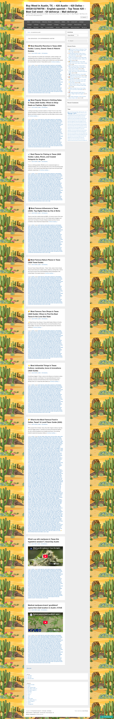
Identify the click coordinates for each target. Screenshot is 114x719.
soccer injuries (35, 509)
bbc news (50, 444)
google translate (51, 455)
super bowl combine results (52, 512)
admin (39, 53)
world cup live (33, 528)
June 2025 (30, 675)
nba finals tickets (49, 485)
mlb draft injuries (49, 469)
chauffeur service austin (51, 73)
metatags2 (29, 24)
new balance (48, 488)
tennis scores (30, 521)
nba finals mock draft (56, 482)
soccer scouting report (57, 510)
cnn (38, 447)
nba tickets (57, 487)
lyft (49, 466)
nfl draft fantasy (48, 491)
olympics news (55, 499)
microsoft (37, 467)
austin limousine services (55, 67)
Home (28, 22)
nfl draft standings (53, 493)
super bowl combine (42, 512)
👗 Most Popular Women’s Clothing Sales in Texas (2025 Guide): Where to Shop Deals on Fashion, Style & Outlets (45, 102)
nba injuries (34, 486)
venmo (57, 523)
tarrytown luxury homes (36, 91)
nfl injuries (45, 494)
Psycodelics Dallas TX (32, 700)
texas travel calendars (82, 119)
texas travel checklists (80, 121)
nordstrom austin (40, 86)
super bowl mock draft (34, 515)
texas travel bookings (77, 118)
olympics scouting (48, 500)
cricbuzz (52, 447)
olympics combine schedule (43, 498)
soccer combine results (38, 508)
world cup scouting (42, 529)
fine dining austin (58, 76)
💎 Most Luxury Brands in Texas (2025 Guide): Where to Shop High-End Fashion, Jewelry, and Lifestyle (78, 59)
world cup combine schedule (36, 527)
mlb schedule (33, 474)
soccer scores (43, 510)
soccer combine (31, 508)
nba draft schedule (49, 479)
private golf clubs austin (38, 89)
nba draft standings (39, 480)
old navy (49, 497)
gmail (33, 455)
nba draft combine (35, 477)
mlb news (54, 473)
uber (44, 523)
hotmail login (38, 457)
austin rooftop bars (34, 71)
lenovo (35, 460)
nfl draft (49, 490)
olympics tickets (39, 502)
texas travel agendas (81, 114)
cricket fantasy (50, 448)
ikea (45, 457)
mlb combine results (50, 467)
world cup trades (42, 530)
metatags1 (81, 22)
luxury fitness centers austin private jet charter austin (44, 81)
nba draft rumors (42, 479)
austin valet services (42, 71)
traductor (29, 523)
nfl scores (41, 496)
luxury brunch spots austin (51, 79)
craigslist (48, 447)
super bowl (36, 512)
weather (46, 524)
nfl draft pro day (52, 492)
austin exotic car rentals (35, 66)
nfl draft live (33, 492)
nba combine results (49, 475)
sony (47, 511)
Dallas (78, 112)
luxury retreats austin (41, 84)
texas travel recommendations (73, 133)
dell (57, 452)
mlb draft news (35, 471)
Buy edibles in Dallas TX (32, 688)
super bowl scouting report (47, 516)
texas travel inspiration (80, 125)
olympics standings (31, 502)
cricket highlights (56, 448)
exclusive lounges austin (40, 76)
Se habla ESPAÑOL (49, 27)
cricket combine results (32, 448)
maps (54, 466)
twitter (41, 523)
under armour (47, 523)
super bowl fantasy (38, 513)
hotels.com (30, 457)
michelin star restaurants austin (54, 85)
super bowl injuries (54, 513)
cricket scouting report (48, 450)
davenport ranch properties (48, 74)
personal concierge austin (39, 503)
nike (35, 497)
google (40, 455)
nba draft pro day (35, 479)
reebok (59, 505)
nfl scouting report (51, 496)
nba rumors (57, 486)
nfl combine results (35, 490)
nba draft (29, 477)
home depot (49, 456)
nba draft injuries (44, 478)
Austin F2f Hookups (36, 22)
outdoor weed (30, 698)
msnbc (36, 475)
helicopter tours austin (48, 77)
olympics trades (45, 502)
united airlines (53, 523)
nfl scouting (45, 496)
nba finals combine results (43, 481)
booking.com (34, 446)
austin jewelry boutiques (45, 67)
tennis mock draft (35, 519)
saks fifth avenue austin (51, 90)
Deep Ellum (83, 112)
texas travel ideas (72, 125)
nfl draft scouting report (45, 493)
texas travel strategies (78, 135)
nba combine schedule (57, 475)
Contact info (57, 22)
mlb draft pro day (41, 471)
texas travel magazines (78, 127)
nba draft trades (53, 480)
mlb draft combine (39, 468)
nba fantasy (59, 480)
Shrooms (58, 27)
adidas (43, 436)
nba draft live (50, 478)
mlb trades (33, 475)
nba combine (42, 475)
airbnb (46, 436)
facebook (48, 454)
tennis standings (51, 521)
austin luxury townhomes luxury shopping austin (52, 68)
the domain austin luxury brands (47, 91)
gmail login (37, 455)
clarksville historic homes (33, 447)
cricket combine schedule (42, 448)
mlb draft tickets (52, 472)
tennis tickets (57, 521)
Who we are (84, 27)
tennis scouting (36, 521)
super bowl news (41, 515)
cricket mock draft (39, 449)
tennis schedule (58, 519)
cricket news (45, 449)
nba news (48, 486)
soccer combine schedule (48, 508)
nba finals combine (33, 481)
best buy (29, 446)
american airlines (54, 436)
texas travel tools (75, 140)
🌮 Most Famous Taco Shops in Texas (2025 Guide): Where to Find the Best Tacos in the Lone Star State (43, 314)
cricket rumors (57, 449)
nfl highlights (40, 494)
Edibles (63, 22)
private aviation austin (39, 88)
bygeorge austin (43, 73)
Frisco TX (29, 693)
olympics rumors (34, 500)
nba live (38, 486)
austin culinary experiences (50, 65)
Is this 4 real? (74, 22)
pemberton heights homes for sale (50, 86)
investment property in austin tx (34, 78)
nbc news (32, 488)
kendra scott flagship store (45, 78)
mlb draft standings (45, 472)
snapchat (59, 506)
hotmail (34, 457)
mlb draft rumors (48, 471)
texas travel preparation (73, 131)
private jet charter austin (47, 89)
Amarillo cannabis (31, 684)
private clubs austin (47, 88)
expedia (45, 454)
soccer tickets (37, 511)
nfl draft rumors (58, 492)
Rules (42, 27)
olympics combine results (33, 498)
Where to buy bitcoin (75, 27)
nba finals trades (56, 485)
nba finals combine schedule (53, 481)
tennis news (41, 519)
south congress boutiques (53, 511)
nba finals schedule (50, 484)
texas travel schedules (81, 134)
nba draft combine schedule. (54, 477)
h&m (36, 456)
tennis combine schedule (39, 518)
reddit (56, 505)
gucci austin (41, 77)
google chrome (45, 455)
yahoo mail (50, 530)
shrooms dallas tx (31, 701)
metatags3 (36, 24)
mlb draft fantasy (35, 469)
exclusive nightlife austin (49, 76)
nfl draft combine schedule (39, 491)
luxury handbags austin (50, 82)
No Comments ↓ (45, 53)
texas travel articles (77, 116)
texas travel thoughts (77, 138)
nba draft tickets (47, 480)
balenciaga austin (49, 72)
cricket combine (57, 447)
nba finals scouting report (33, 485)
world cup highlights (53, 527)
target (41, 517)
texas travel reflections (83, 133)
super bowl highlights (47, 513)
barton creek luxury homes (43, 444)
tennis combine (55, 517)
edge (55, 453)
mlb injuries (40, 473)
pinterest (46, 503)
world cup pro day (54, 528)
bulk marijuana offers (32, 687)
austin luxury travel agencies (33, 70)
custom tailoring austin (38, 74)
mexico (29, 694)
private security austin (57, 89)
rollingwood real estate (42, 90)
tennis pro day (46, 519)
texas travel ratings (82, 131)
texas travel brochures (73, 119)
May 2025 (29, 677)
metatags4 (43, 24)
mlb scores (39, 474)
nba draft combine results (44, 477)
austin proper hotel (52, 70)
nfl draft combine (54, 490)
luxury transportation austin (43, 85)
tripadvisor (38, 523)
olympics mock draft (48, 499)
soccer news (52, 509)
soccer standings (31, 511)
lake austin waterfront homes (56, 78)
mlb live (44, 473)
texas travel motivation (76, 128)
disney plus (37, 453)
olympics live (41, 499)
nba (39, 475)
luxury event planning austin (44, 80)
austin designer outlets (47, 437)
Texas (72, 113)
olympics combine (58, 497)
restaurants (30, 506)
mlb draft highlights (42, 469)
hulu (43, 457)
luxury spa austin (34, 85)
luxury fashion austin (54, 80)
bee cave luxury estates (35, 73)
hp (41, 457)
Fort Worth (30, 691)
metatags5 (49, 24)
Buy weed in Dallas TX (32, 690)
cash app (45, 446)
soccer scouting (50, 510)
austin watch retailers (51, 71)
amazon (49, 436)
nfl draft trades (31, 494)
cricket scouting (41, 450)
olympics (53, 497)
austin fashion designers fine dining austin (48, 66)
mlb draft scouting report (36, 472)
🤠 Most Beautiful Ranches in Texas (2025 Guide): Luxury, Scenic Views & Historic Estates (45, 48)
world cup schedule (34, 529)
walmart (42, 524)
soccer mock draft (46, 509)
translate (33, 523)
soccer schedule (37, 510)
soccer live (40, 509)
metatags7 (63, 24)
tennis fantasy (47, 518)
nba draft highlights (36, 478)
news (52, 488)
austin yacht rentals (41, 72)
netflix (45, 488)
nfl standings (57, 496)
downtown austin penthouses (45, 453)
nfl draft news (46, 492)
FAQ (68, 22)
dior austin (56, 74)
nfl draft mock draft (39, 492)
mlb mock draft (49, 473)
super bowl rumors (56, 515)
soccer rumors (31, 510)
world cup (45, 525)
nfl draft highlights (54, 491)
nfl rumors (32, 496)
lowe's (42, 460)
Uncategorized (30, 704)
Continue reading (56, 62)
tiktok (58, 522)
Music (85, 24)
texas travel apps (78, 115)
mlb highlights (35, 473)
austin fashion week (48, 438)
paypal (53, 502)
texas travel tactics (76, 137)
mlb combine (43, 467)
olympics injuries (35, 499)
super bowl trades (36, 517)
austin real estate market (47, 442)
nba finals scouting (57, 484)
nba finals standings (41, 485)
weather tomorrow (57, 524)
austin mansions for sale (43, 70)
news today (56, 488)
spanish (29, 702)
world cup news (48, 528)
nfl (58, 488)
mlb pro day (58, 473)
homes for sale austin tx (56, 77)
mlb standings (56, 474)
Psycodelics (36, 27)
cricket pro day (51, 449)
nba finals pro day (36, 484)
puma (53, 505)
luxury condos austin (35, 80)
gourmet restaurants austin (33, 77)
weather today (50, 524)
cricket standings (56, 450)
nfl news (57, 494)
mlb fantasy (30, 473)
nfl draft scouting (37, 493)
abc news (39, 436)
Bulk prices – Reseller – (47, 22)
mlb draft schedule (55, 471)
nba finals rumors (43, 484)
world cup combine (50, 525)
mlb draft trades (58, 472)
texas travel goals (77, 124)
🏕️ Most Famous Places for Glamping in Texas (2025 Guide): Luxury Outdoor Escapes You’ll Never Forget (78, 50)
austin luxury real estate (37, 68)
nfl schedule (36, 496)
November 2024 (31, 678)
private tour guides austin (33, 90)
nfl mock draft (53, 494)
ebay (52, 453)
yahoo (47, 530)
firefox (59, 454)
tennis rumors (52, 519)
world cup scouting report (51, 529)
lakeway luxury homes (32, 79)
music (29, 695)
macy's (51, 466)
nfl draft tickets (60, 493)
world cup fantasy (45, 527)
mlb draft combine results (47, 468)
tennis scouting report (44, 521)
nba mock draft (43, 486)
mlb (40, 467)
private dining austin (55, 88)
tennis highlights (53, 518)
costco (45, 447)
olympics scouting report (57, 500)
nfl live (49, 494)
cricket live (33, 449)
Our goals (29, 27)
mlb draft (33, 468)
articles (33, 65)
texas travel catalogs (71, 121)
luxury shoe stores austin (50, 84)
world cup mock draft (41, 528)
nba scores (34, 487)
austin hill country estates (35, 67)
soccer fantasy (57, 508)
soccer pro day (58, 509)
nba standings (52, 487)
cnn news (41, 447)
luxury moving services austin (34, 83)
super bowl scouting (37, 516)
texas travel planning (77, 130)
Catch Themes (85, 710)
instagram (48, 457)
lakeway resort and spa (41, 79)
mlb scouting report (50, 474)
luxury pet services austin (46, 83)
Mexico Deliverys (77, 24)
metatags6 (56, 24)
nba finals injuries (42, 482)
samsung (55, 506)
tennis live (30, 519)
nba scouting (38, 487)
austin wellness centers (46, 443)
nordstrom (39, 497)
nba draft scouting (56, 479)
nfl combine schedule (43, 490)
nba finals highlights (35, 482)
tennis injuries (59, 518)
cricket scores (34, 450)
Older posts (28, 668)
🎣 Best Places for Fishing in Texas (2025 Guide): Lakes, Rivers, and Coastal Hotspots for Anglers (44, 157)
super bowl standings (56, 516)
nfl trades (33, 497)
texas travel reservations (72, 134)
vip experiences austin (58, 91)
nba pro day (52, 486)
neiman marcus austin (32, 86)
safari (43, 506)
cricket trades (33, 452)
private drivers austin (43, 504)
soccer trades (43, 511)
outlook (50, 502)
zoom (59, 530)
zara (57, 530)
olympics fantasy (52, 498)
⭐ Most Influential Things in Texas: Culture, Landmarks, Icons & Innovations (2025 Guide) (44, 368)
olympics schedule (41, 500)
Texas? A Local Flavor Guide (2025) (37, 522)
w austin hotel (30, 92)
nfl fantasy (36, 494)
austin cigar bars (41, 65)
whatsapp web (40, 525)
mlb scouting (43, 474)
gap (31, 455)
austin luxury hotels (51, 440)
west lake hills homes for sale (39, 92)
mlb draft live (55, 469)
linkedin (39, 460)
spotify (32, 512)
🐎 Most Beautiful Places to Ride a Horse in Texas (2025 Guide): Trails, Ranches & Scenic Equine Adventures (77, 55)
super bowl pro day (48, 515)
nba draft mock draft (56, 478)
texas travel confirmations (80, 122)
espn (57, 453)
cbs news (49, 446)
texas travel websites (83, 140)
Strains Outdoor (65, 27)
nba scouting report (45, 487)
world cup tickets (35, 530)
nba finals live (48, 482)
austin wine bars (34, 72)
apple (59, 436)
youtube (54, 530)
